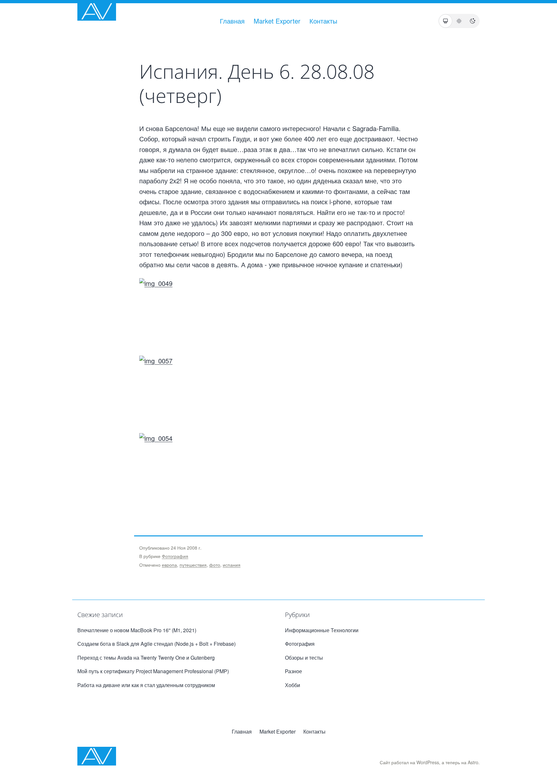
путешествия (193, 565)
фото (214, 565)
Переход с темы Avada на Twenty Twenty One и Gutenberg (146, 657)
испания (231, 565)
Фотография (175, 556)
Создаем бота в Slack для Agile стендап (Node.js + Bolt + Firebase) (156, 643)
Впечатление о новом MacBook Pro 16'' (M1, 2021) (136, 630)
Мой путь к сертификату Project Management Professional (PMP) (153, 671)
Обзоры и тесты (304, 657)
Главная (232, 20)
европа (169, 565)
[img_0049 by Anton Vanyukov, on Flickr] (278, 317)
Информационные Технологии (321, 630)
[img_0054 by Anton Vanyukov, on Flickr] (278, 468)
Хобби (292, 685)
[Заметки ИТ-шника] (96, 11)
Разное (293, 671)
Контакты (323, 20)
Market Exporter (277, 20)
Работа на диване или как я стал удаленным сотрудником (146, 685)
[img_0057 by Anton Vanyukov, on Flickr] (278, 394)
